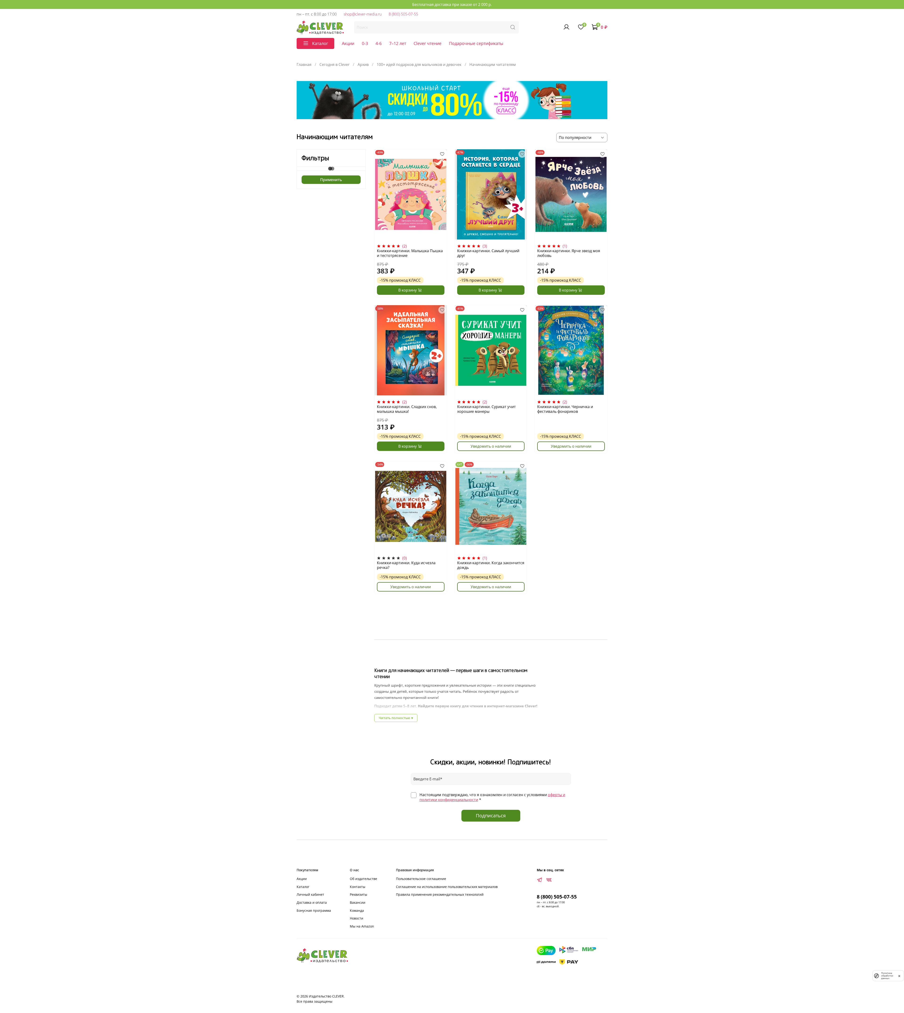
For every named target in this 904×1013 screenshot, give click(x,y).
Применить (331, 179)
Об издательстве (363, 878)
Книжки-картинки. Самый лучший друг (488, 253)
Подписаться (491, 815)
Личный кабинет (310, 894)
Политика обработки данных (887, 976)
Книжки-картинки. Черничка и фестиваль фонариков (565, 409)
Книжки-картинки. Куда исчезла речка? (406, 565)
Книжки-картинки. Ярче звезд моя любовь (568, 253)
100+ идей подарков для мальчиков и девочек (419, 64)
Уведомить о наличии (491, 446)
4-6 (378, 43)
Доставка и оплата (312, 902)
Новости (356, 918)
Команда (357, 910)
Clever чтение (427, 43)
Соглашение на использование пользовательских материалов (447, 886)
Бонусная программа (314, 910)
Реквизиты (358, 894)
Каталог (303, 886)
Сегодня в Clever (334, 64)
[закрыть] (899, 975)
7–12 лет (397, 43)
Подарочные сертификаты (476, 43)
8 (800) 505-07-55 (403, 14)
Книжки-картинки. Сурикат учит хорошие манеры (486, 409)
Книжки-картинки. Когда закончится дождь (490, 565)
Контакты (357, 886)
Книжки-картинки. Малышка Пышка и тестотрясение (410, 253)
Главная (304, 64)
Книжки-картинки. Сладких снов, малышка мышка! (407, 409)
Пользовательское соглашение (421, 878)
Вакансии (357, 902)
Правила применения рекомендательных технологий (440, 894)
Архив (363, 64)
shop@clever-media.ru (363, 14)
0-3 (365, 43)
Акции (348, 43)
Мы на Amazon (362, 926)
